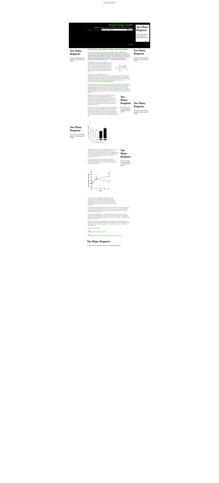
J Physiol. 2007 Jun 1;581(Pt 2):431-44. (97, 231)
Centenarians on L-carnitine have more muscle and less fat (102, 235)
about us (90, 30)
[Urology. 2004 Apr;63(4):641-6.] (104, 81)
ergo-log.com (121, 25)
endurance (91, 160)
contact (97, 30)
